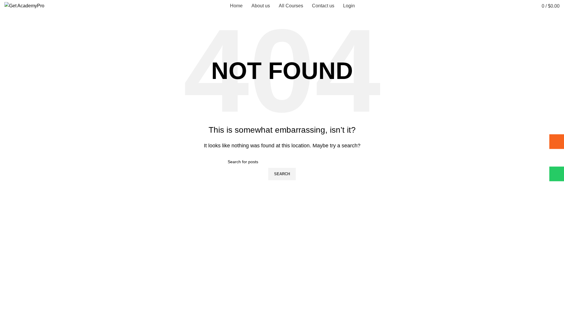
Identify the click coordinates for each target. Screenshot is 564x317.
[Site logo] (24, 5)
